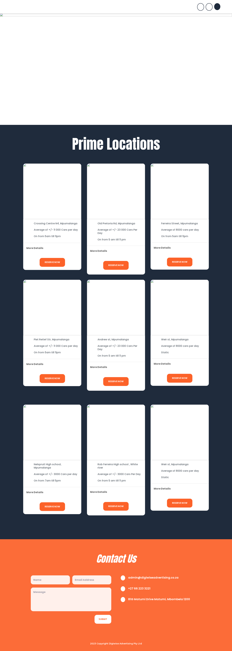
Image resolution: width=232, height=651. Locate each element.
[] (200, 9)
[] (209, 9)
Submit (103, 619)
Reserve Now (52, 262)
